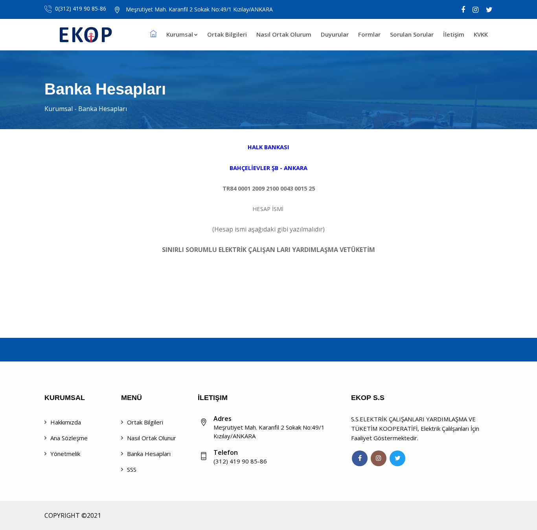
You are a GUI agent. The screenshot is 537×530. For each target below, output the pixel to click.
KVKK (481, 34)
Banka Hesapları (149, 454)
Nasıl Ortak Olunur (151, 438)
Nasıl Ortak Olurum (283, 34)
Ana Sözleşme (69, 438)
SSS (131, 469)
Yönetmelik (65, 454)
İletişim (453, 34)
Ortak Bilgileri (227, 34)
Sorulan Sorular (412, 34)
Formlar (369, 34)
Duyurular (335, 34)
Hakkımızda (65, 422)
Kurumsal (179, 34)
